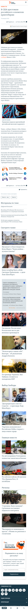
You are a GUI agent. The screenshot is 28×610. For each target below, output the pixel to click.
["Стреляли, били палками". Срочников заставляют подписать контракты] (14, 497)
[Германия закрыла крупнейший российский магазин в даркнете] (14, 111)
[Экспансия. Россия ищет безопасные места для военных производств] (14, 319)
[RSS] (24, 590)
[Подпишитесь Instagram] (20, 590)
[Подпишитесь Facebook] (6, 590)
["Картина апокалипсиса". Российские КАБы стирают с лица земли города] (14, 418)
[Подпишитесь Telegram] (16, 590)
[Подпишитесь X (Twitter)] (9, 590)
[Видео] (17, 608)
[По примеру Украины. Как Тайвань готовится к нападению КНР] (14, 366)
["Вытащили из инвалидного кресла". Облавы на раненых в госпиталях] (14, 520)
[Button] (10, 22)
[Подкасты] (2, 593)
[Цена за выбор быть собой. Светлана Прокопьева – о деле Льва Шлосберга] (14, 261)
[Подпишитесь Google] (2, 590)
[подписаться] (6, 593)
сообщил (3, 57)
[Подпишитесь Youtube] (13, 590)
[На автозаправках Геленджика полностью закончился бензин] (14, 447)
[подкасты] (11, 608)
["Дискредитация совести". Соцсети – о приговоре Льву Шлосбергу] (14, 395)
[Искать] (24, 608)
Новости (4, 6)
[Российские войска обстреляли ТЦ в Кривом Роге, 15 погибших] (14, 468)
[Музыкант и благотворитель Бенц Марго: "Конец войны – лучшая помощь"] (14, 238)
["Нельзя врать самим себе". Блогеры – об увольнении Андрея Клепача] (14, 343)
